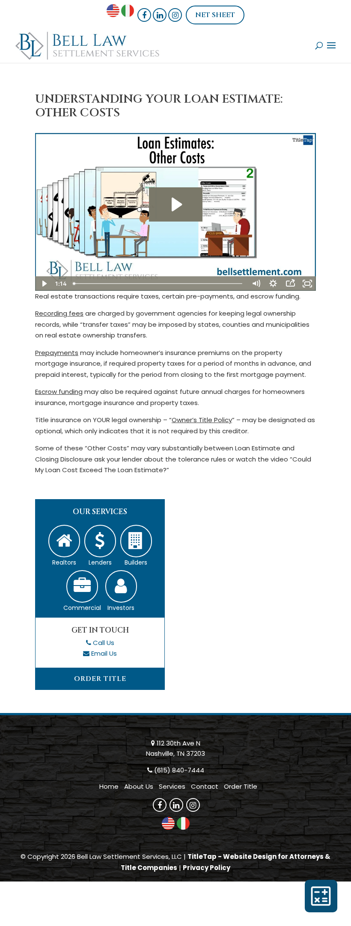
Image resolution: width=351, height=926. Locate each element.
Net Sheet (215, 15)
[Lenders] (100, 541)
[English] (113, 14)
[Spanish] (127, 14)
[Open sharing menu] (290, 283)
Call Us (103, 642)
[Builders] (136, 541)
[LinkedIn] (160, 15)
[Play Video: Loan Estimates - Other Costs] (175, 204)
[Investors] (121, 586)
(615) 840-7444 (179, 770)
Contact (204, 786)
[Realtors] (64, 541)
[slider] (158, 283)
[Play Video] (43, 283)
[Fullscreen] (307, 283)
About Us (138, 786)
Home (109, 786)
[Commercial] (82, 586)
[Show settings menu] (273, 283)
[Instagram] (175, 15)
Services (172, 786)
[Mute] (256, 283)
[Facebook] (144, 15)
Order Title (100, 678)
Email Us (104, 653)
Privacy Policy (206, 867)
